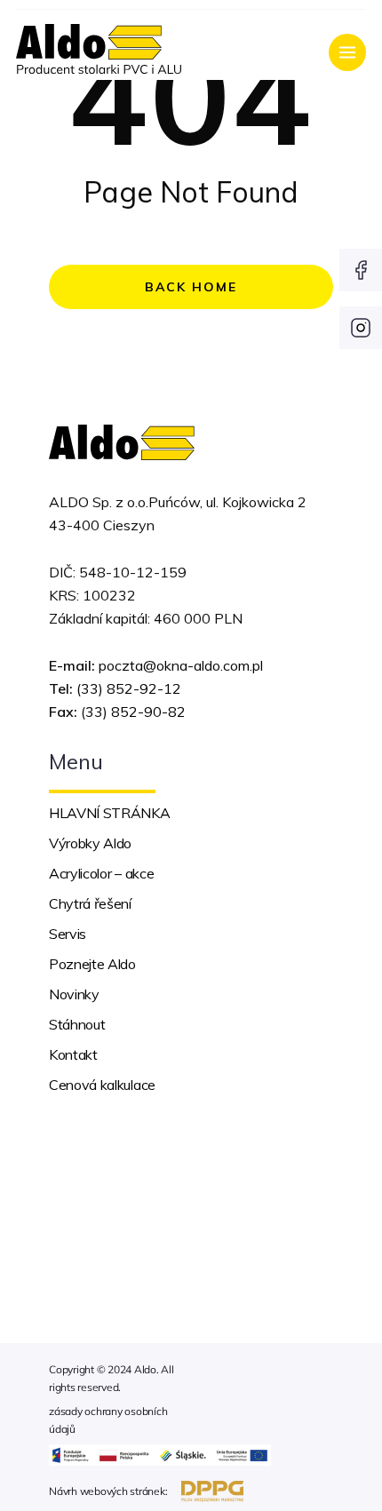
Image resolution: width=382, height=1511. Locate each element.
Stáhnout (77, 1024)
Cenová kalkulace (102, 1084)
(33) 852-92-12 (128, 688)
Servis (67, 933)
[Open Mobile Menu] (347, 52)
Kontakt (73, 1054)
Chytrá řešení (90, 903)
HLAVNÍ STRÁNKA (110, 813)
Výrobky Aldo (90, 843)
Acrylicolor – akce (101, 873)
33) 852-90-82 (135, 711)
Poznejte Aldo (92, 964)
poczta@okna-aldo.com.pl (181, 665)
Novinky (74, 994)
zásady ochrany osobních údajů (108, 1419)
